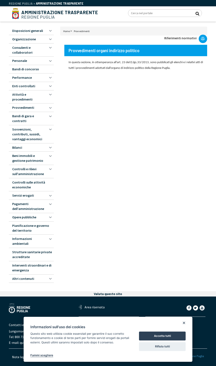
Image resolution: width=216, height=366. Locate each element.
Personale (19, 61)
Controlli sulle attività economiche (28, 184)
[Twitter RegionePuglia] (196, 308)
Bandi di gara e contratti (23, 118)
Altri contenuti (23, 278)
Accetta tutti (162, 335)
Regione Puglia (59, 14)
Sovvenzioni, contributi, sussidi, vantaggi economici (27, 134)
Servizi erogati (23, 195)
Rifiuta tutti (162, 346)
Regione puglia (21, 3)
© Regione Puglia (193, 356)
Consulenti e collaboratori (22, 49)
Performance (22, 77)
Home (66, 31)
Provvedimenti (82, 31)
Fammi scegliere (41, 355)
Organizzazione (24, 39)
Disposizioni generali (27, 31)
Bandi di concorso (25, 69)
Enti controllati (23, 86)
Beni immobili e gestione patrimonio (27, 158)
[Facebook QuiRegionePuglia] (189, 308)
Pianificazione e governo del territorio (30, 228)
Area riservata (95, 307)
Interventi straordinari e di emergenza (31, 267)
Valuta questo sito (108, 294)
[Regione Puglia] (15, 13)
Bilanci (17, 147)
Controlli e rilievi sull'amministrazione (28, 171)
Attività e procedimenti (22, 96)
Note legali (20, 357)
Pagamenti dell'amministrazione (28, 206)
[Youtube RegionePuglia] (202, 308)
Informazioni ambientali (22, 241)
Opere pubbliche (24, 217)
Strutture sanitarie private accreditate (32, 254)
